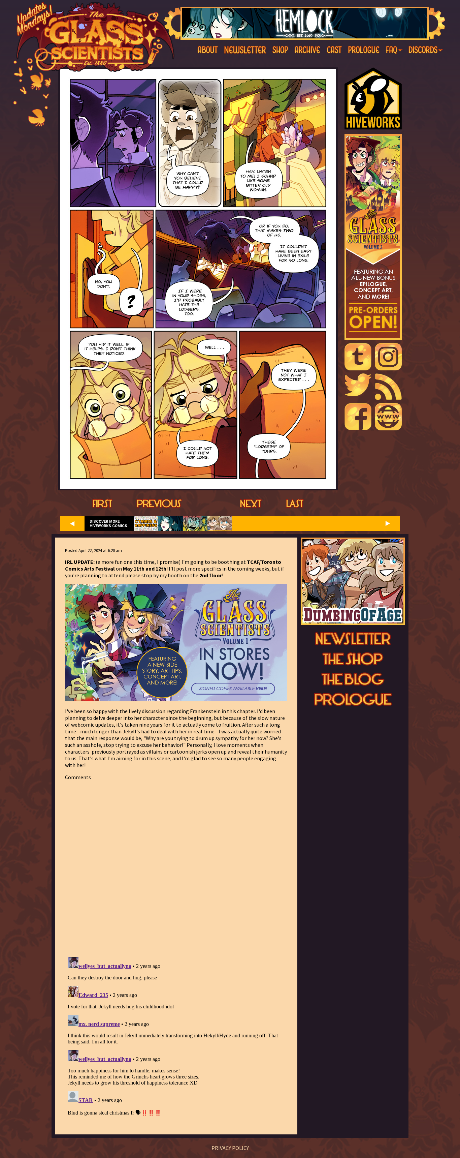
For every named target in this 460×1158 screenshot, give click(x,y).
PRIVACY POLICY (230, 1148)
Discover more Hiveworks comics (108, 523)
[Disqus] (176, 865)
